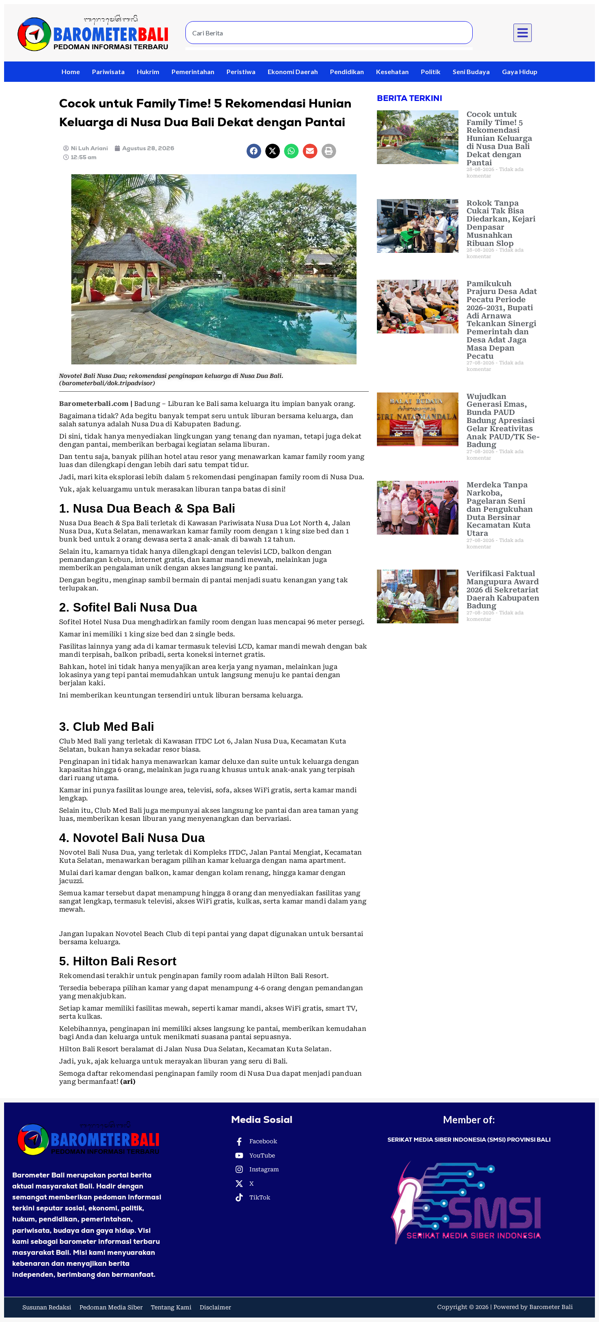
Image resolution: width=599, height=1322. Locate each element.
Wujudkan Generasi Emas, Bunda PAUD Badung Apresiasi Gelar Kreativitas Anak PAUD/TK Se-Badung (503, 420)
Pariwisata (108, 71)
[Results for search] (329, 48)
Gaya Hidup (519, 71)
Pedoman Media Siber (111, 1307)
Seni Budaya (471, 71)
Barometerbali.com (93, 404)
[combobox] (329, 32)
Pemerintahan (193, 71)
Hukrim (148, 71)
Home (71, 71)
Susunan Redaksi (46, 1307)
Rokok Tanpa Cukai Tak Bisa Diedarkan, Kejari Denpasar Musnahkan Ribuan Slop (501, 223)
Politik (430, 71)
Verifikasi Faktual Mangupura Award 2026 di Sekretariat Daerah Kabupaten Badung (503, 589)
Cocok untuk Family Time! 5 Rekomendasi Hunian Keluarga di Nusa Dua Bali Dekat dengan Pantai (499, 138)
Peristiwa (241, 71)
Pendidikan (347, 71)
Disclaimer (215, 1307)
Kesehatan (392, 71)
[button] (522, 33)
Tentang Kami (171, 1307)
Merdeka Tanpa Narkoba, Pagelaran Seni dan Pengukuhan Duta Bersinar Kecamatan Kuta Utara (500, 508)
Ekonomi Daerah (293, 71)
